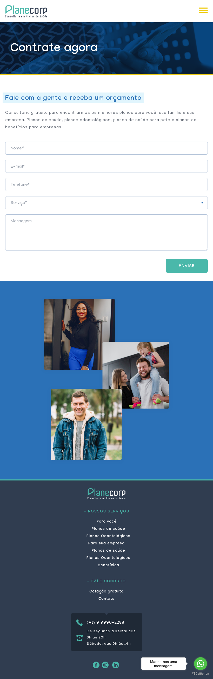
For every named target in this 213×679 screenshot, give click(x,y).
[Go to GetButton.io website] (200, 673)
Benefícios (108, 566)
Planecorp (26, 11)
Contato (106, 599)
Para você (107, 522)
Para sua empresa (106, 544)
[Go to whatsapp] (200, 663)
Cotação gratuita (106, 592)
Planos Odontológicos (108, 537)
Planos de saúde (108, 529)
